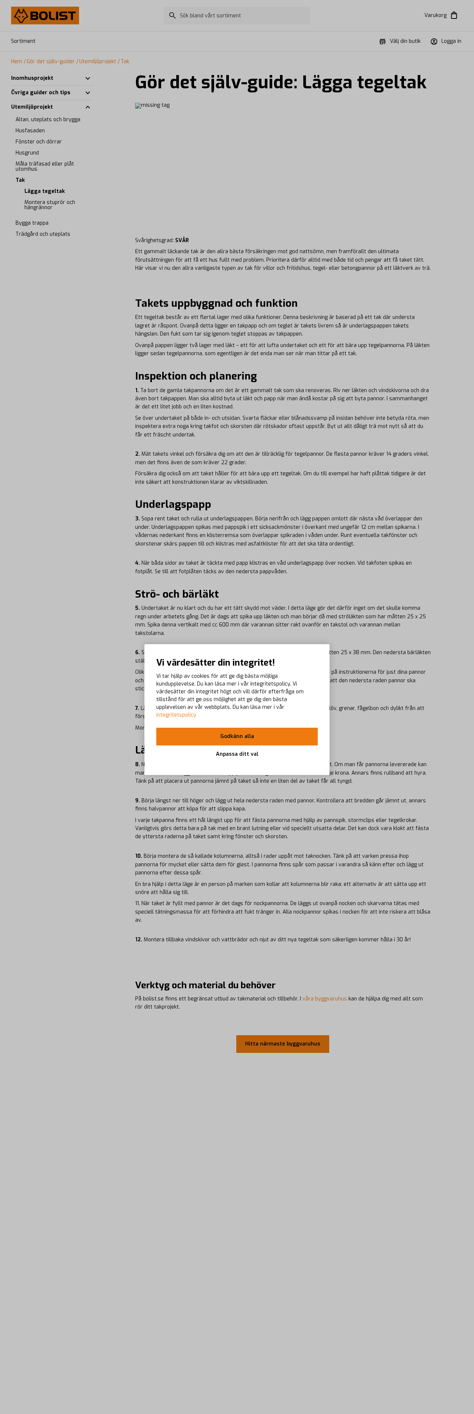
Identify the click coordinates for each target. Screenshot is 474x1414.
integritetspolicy (176, 714)
